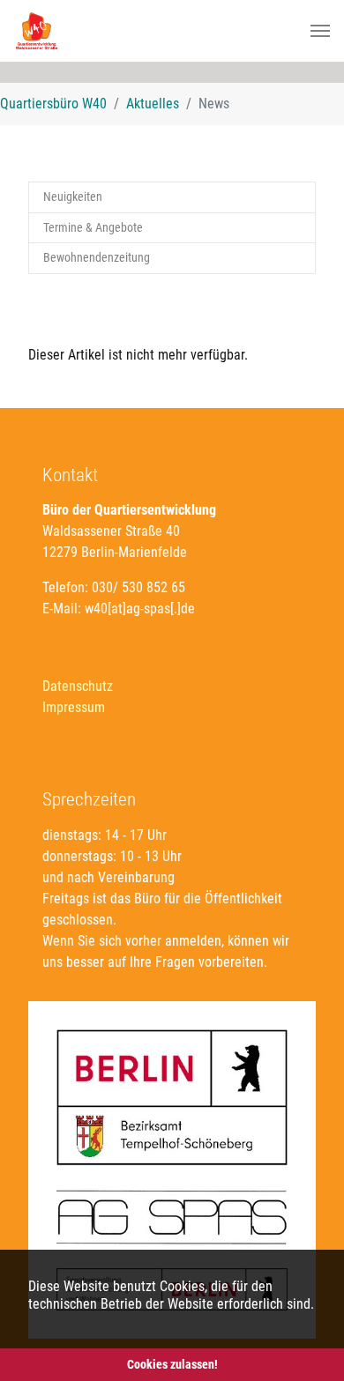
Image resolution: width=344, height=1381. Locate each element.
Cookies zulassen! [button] (172, 1364)
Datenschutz (77, 686)
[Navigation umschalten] (320, 31)
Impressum (73, 707)
